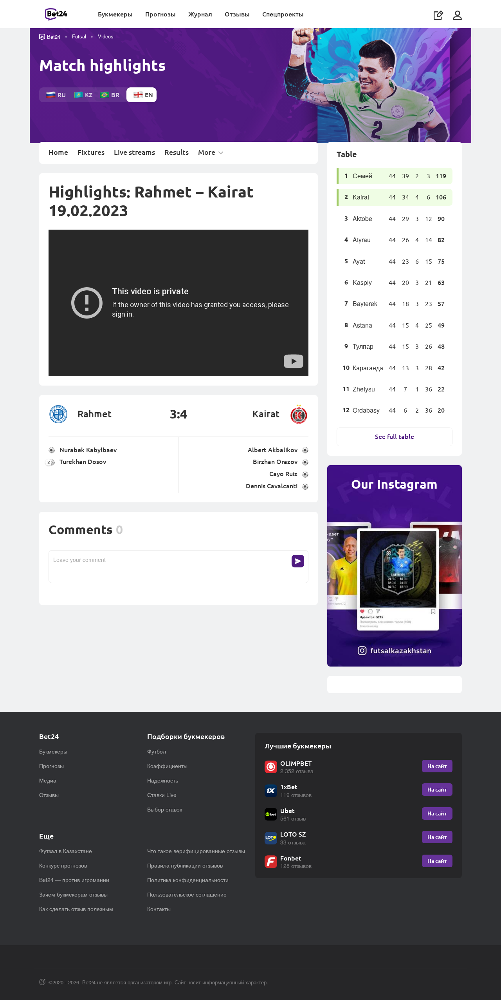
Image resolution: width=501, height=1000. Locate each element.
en (149, 94)
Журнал (200, 14)
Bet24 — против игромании (74, 880)
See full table (394, 436)
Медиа (47, 780)
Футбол (156, 751)
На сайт (437, 766)
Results (176, 152)
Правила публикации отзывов (185, 865)
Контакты (159, 909)
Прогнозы (160, 14)
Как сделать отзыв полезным (76, 909)
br (115, 94)
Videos (106, 36)
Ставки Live (162, 795)
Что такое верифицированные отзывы (196, 851)
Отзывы (237, 14)
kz (88, 94)
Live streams (134, 152)
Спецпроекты (283, 14)
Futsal (79, 36)
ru (62, 94)
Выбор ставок (164, 809)
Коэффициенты (167, 766)
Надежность (162, 780)
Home (58, 152)
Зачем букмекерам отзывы (73, 894)
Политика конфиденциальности (188, 880)
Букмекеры (115, 14)
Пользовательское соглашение (187, 894)
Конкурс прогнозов (63, 865)
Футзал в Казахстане (65, 851)
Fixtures (91, 152)
